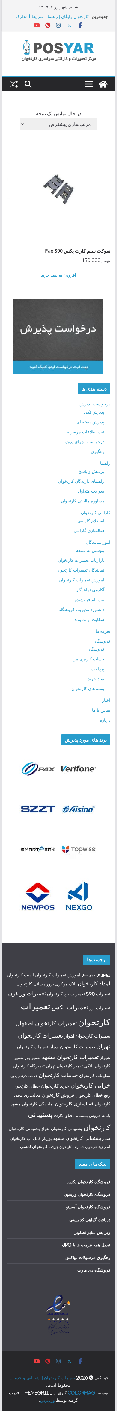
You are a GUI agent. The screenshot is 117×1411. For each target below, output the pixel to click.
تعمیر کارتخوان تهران (64, 1066)
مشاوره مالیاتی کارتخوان (82, 501)
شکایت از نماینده (89, 619)
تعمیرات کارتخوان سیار (72, 1046)
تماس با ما (101, 710)
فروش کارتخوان (58, 1095)
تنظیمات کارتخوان (94, 1075)
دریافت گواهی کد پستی (89, 1219)
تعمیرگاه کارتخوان (29, 1066)
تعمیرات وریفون (27, 993)
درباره (105, 720)
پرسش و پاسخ (91, 471)
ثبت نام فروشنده (89, 599)
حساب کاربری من (88, 659)
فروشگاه (102, 641)
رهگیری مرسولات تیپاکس (87, 1257)
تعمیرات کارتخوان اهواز (87, 1035)
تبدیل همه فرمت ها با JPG (86, 1245)
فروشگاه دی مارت (93, 1270)
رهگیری (97, 451)
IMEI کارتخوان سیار (96, 975)
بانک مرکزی (65, 984)
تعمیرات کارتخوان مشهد (70, 1057)
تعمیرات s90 (98, 994)
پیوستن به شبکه (90, 550)
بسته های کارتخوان (87, 688)
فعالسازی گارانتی (89, 530)
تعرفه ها (103, 631)
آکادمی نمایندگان (89, 589)
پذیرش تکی (94, 412)
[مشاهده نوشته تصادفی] (14, 84)
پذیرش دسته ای (90, 422)
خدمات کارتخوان (58, 1075)
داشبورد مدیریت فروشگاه (81, 609)
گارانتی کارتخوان (95, 512)
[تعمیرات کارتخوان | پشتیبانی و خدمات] (103, 84)
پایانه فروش (99, 1115)
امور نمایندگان (98, 542)
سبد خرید (96, 678)
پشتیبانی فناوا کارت (71, 1115)
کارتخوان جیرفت (60, 1147)
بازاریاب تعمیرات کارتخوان (81, 560)
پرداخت (97, 668)
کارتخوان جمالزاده (85, 1147)
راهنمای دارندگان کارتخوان (81, 481)
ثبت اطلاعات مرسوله (85, 431)
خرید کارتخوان (55, 1085)
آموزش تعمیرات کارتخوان (81, 580)
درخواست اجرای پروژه (84, 441)
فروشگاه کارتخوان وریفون (87, 1194)
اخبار (106, 700)
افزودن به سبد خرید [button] (58, 275)
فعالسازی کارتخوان (74, 1103)
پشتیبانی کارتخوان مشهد (77, 1138)
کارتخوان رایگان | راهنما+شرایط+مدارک (52, 16)
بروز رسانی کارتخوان (35, 984)
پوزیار (47, 1138)
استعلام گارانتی (90, 520)
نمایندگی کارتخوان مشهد (32, 1104)
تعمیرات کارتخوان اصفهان (46, 1023)
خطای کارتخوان (26, 1086)
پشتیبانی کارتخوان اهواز (61, 1128)
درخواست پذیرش (95, 404)
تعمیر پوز (32, 1057)
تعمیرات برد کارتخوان (66, 994)
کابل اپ (34, 1138)
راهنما (105, 463)
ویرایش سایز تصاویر (92, 1232)
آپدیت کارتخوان (20, 975)
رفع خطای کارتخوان (93, 1095)
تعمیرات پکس (70, 1007)
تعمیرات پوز (99, 1008)
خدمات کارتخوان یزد (24, 1076)
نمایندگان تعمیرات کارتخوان (80, 570)
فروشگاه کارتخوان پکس (89, 1181)
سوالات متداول (91, 491)
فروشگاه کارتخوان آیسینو (88, 1207)
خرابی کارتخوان (90, 1085)
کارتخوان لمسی (34, 1146)
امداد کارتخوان (94, 983)
